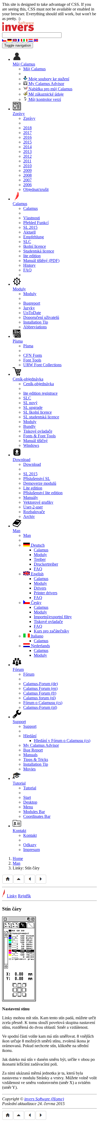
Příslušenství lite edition (43, 493)
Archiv (29, 516)
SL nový (30, 402)
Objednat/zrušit (36, 189)
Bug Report (33, 750)
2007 (27, 180)
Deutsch (37, 545)
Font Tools (32, 360)
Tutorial (29, 788)
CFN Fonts (32, 355)
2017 (27, 132)
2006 (27, 184)
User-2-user (33, 507)
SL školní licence (37, 412)
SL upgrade (33, 407)
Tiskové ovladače (37, 431)
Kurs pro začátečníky (51, 631)
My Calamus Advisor (45, 83)
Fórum (28, 674)
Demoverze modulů (39, 483)
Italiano (36, 636)
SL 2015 (30, 227)
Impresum (31, 849)
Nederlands (40, 646)
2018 (27, 128)
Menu (28, 807)
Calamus (30, 208)
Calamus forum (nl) (39, 698)
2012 (27, 156)
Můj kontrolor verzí (44, 99)
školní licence (34, 246)
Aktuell (29, 232)
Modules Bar (34, 811)
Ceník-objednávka (38, 384)
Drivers (40, 588)
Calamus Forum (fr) (39, 693)
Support (29, 726)
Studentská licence (38, 251)
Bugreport (31, 303)
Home (18, 858)
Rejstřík (24, 896)
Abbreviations (35, 327)
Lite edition (32, 488)
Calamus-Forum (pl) (40, 707)
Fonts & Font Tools (39, 436)
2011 (27, 161)
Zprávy (29, 118)
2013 (27, 151)
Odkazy (29, 845)
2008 (27, 175)
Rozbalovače (34, 511)
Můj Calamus (34, 69)
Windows (31, 445)
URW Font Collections (42, 365)
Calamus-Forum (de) (40, 683)
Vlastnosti (31, 218)
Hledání (29, 736)
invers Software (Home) (44, 1099)
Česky (35, 602)
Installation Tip (35, 322)
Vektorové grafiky (38, 502)
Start (27, 797)
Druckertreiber (46, 564)
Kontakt (30, 835)
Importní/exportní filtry (53, 617)
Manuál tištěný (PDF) (41, 260)
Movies (29, 769)
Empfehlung (33, 237)
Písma (28, 346)
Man (27, 535)
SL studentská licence (41, 417)
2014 (27, 147)
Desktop (30, 802)
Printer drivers (45, 593)
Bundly (29, 426)
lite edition (32, 256)
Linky (12, 896)
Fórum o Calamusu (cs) (42, 702)
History (29, 265)
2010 (27, 166)
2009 (27, 170)
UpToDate (32, 312)
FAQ (27, 270)
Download (32, 464)
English (37, 574)
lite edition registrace (40, 393)
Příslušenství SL (36, 478)
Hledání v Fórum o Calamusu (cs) (62, 740)
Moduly (29, 293)
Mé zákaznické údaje (45, 94)
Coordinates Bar (36, 816)
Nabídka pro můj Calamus (49, 89)
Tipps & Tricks (35, 759)
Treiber (40, 559)
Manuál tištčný (35, 440)
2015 (27, 142)
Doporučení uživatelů (41, 317)
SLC (27, 241)
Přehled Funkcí (36, 222)
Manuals (30, 755)
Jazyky (29, 308)
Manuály (30, 497)
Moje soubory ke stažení (48, 79)
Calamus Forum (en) (40, 688)
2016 (27, 137)
